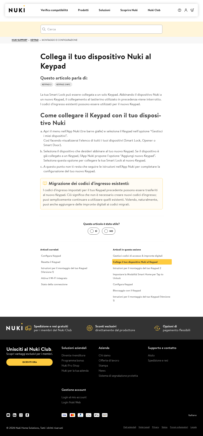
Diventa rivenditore (73, 355)
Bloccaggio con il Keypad (127, 290)
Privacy (155, 427)
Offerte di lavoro (109, 360)
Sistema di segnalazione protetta (118, 376)
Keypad (34, 40)
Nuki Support (19, 40)
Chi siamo (105, 355)
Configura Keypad (51, 256)
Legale (193, 427)
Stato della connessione (54, 284)
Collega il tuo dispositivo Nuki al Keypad (135, 262)
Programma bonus (73, 360)
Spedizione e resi (158, 360)
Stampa (103, 365)
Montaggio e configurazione (59, 40)
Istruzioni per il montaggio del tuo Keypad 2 (137, 268)
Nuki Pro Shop (70, 365)
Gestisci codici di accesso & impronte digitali (138, 256)
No (111, 231)
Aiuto (151, 355)
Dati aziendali (129, 427)
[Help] (179, 10)
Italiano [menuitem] (192, 415)
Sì (96, 231)
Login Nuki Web (71, 402)
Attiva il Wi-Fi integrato (54, 278)
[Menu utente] (186, 10)
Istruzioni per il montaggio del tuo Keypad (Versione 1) (64, 270)
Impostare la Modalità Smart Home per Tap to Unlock (138, 276)
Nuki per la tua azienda (75, 370)
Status (164, 427)
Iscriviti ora (29, 362)
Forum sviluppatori (179, 427)
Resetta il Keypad (50, 262)
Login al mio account (74, 397)
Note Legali (144, 427)
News (102, 370)
